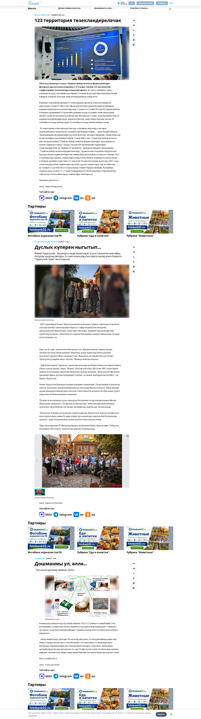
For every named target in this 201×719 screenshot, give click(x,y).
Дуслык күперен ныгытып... (69, 8)
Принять (161, 714)
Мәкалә (32, 8)
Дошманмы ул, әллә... (103, 8)
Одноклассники (145, 3)
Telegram (162, 3)
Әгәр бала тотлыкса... (139, 8)
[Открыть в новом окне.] (45, 198)
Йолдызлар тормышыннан (46, 242)
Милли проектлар (42, 15)
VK (132, 3)
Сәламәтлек (40, 558)
